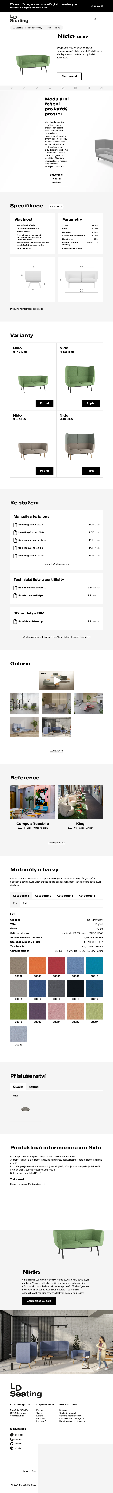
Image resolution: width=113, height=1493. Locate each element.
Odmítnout (65, 1477)
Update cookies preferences (72, 1421)
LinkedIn (17, 1448)
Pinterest (18, 1443)
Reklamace (64, 1410)
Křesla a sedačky (18, 1184)
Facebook (18, 1434)
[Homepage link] (19, 18)
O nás (39, 1413)
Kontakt (39, 1410)
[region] (56, 896)
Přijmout (49, 1477)
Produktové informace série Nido (26, 308)
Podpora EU (41, 1421)
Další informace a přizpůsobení (62, 1484)
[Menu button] (101, 19)
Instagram (18, 1439)
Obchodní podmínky (68, 1413)
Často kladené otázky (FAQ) (71, 1418)
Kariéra (39, 1415)
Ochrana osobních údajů (70, 1415)
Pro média (40, 1418)
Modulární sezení (36, 1184)
